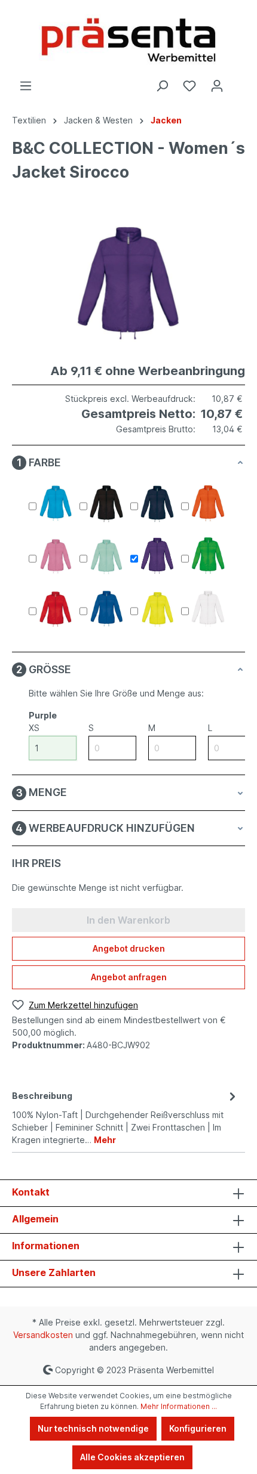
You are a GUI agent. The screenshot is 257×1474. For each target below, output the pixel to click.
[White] (208, 609)
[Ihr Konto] (217, 86)
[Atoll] (55, 504)
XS (34, 728)
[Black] (106, 504)
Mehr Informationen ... (178, 1406)
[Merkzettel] (189, 86)
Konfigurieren (198, 1428)
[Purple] (157, 556)
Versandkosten (43, 1335)
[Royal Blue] (106, 609)
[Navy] (157, 504)
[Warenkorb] (238, 81)
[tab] (125, 1117)
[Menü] (25, 86)
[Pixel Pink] (55, 556)
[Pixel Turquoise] (106, 556)
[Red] (55, 609)
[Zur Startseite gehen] (128, 39)
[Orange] (208, 504)
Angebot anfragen (129, 977)
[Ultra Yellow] (157, 609)
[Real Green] (208, 556)
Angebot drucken (129, 948)
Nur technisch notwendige (93, 1428)
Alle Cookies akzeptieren (132, 1457)
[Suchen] (162, 86)
